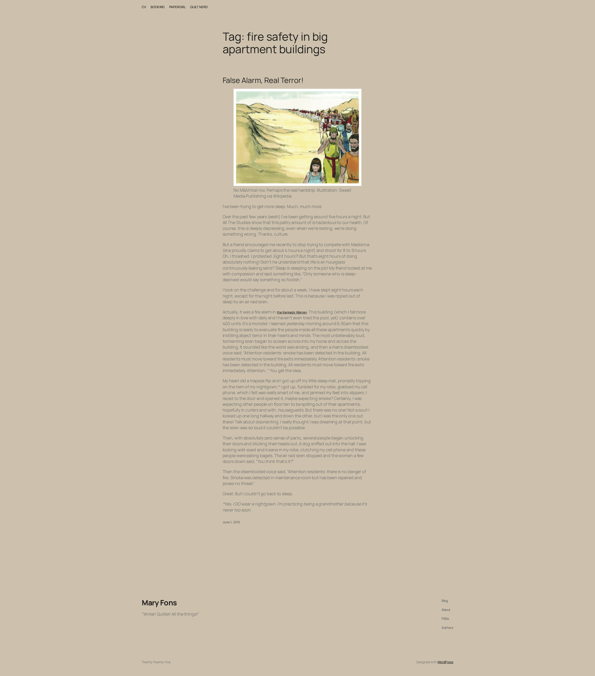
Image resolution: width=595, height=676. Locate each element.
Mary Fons (159, 602)
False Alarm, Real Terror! (263, 80)
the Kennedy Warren (292, 312)
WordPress (445, 662)
